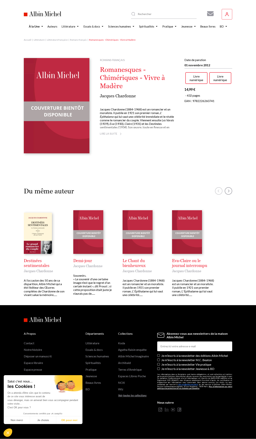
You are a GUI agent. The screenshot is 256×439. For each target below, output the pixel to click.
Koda (121, 343)
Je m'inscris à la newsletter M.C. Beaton (186, 360)
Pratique (91, 369)
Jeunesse (91, 376)
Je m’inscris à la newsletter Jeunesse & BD (187, 368)
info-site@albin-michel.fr (188, 384)
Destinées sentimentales (36, 263)
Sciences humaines (97, 356)
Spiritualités (93, 362)
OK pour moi (69, 420)
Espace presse (33, 369)
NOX (121, 382)
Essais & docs (94, 349)
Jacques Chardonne (118, 95)
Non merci (17, 420)
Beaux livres (93, 382)
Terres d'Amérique (130, 369)
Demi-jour (82, 260)
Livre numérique (196, 78)
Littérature (39, 39)
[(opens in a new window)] (160, 410)
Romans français (78, 39)
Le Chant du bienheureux (134, 263)
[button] (7, 432)
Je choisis (43, 420)
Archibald (124, 362)
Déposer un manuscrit (38, 356)
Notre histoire (33, 349)
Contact (29, 343)
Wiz (120, 389)
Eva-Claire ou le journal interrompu (189, 263)
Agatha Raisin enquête (132, 349)
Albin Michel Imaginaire (133, 356)
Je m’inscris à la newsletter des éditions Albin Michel (194, 355)
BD (87, 389)
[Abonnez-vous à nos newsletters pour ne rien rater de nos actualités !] (209, 14)
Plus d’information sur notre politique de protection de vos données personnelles (194, 387)
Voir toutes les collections (132, 395)
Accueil (27, 39)
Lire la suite (108, 133)
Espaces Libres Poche (132, 376)
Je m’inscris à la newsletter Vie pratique (186, 364)
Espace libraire (33, 362)
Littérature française (57, 39)
